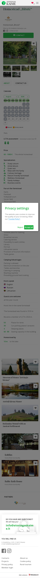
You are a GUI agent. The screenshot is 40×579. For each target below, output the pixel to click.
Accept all (29, 227)
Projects (5, 561)
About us (24, 558)
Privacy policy (7, 564)
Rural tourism (25, 564)
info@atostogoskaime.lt (19, 527)
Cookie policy (25, 561)
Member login (7, 567)
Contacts (5, 558)
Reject (20, 227)
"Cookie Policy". (14, 219)
